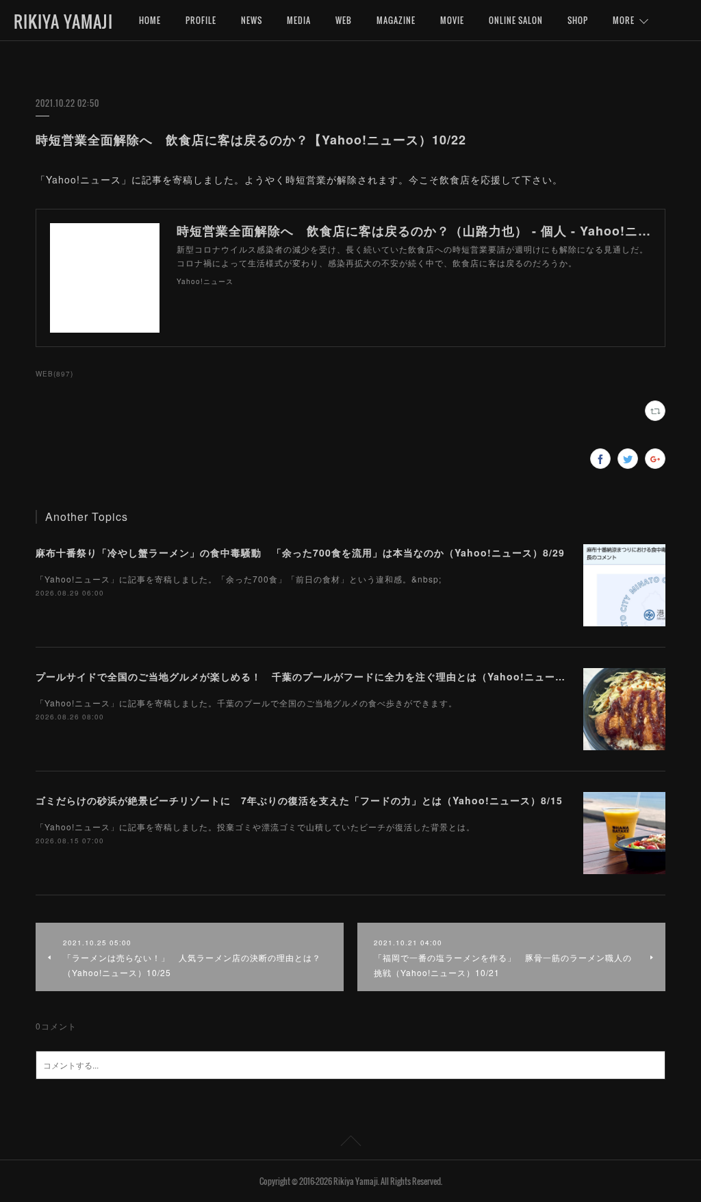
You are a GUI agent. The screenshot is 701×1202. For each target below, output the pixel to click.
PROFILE (201, 20)
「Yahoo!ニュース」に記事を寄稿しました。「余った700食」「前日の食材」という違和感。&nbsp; (239, 579)
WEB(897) (54, 374)
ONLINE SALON (516, 20)
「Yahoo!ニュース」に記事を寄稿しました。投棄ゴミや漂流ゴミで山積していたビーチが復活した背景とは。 (255, 826)
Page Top (350, 1143)
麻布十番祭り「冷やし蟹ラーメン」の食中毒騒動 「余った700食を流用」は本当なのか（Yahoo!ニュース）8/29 (300, 552)
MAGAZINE (396, 20)
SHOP (578, 20)
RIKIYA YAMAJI (63, 21)
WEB (343, 20)
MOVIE (452, 20)
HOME (150, 20)
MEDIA (299, 20)
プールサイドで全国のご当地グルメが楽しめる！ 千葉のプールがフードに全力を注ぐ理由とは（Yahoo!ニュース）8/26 (317, 676)
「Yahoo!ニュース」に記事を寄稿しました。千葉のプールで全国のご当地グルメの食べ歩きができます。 (246, 702)
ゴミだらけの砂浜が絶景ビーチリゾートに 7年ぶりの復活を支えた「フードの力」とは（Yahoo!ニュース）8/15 (299, 800)
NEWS (251, 20)
